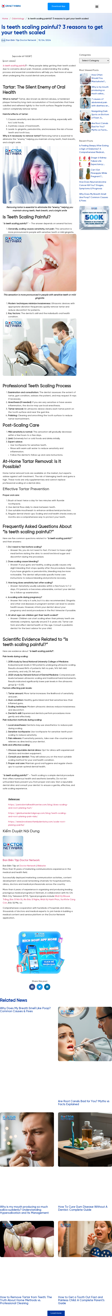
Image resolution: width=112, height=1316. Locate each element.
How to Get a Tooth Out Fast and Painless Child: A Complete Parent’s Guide (81, 1300)
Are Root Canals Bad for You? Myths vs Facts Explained (100, 127)
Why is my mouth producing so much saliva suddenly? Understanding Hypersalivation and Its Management (100, 90)
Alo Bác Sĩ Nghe (31, 899)
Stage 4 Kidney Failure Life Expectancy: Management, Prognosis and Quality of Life (98, 161)
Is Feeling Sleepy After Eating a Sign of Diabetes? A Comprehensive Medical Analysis (94, 149)
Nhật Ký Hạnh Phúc (49, 899)
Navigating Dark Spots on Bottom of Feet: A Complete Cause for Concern (100, 115)
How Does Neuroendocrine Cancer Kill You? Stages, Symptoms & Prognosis (92, 185)
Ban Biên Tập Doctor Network (21, 860)
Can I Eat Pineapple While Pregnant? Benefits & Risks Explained (99, 173)
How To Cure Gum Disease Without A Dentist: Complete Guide (82, 1208)
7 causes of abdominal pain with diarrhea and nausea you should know (100, 102)
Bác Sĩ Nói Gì (16, 899)
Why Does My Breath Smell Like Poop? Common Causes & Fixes (93, 197)
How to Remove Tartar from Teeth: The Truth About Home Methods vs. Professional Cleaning (26, 1300)
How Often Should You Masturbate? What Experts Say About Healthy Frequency (98, 78)
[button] (97, 6)
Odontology (18, 18)
